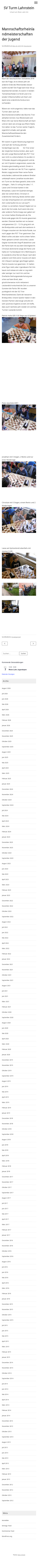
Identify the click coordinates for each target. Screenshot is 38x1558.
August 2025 (6, 752)
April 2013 (5, 1463)
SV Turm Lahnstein (19, 8)
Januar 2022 (6, 959)
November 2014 (7, 1368)
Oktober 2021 (6, 975)
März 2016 (5, 1288)
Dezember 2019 (7, 1060)
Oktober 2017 (6, 1187)
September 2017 (7, 1193)
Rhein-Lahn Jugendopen (18, 669)
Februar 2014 (6, 1410)
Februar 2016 (6, 1293)
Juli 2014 (5, 1384)
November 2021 (7, 970)
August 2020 (6, 1023)
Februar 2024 (6, 832)
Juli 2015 (5, 1325)
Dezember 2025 (7, 731)
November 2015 (7, 1309)
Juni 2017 (5, 1209)
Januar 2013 (6, 1479)
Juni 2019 (5, 1086)
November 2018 (7, 1124)
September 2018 (7, 1134)
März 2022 (5, 948)
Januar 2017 (6, 1235)
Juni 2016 (5, 1272)
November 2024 (7, 794)
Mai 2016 (5, 1278)
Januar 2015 (6, 1357)
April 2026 (5, 710)
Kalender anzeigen (8, 674)
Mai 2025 (5, 763)
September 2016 (7, 1256)
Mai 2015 (5, 1336)
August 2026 (6, 688)
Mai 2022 (5, 938)
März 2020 (5, 1044)
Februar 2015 (6, 1352)
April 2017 (5, 1219)
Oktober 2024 (6, 800)
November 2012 (7, 1490)
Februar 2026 (6, 720)
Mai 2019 (5, 1092)
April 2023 (5, 879)
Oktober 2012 (6, 1495)
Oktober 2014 (6, 1373)
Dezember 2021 (7, 964)
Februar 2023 (6, 890)
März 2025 (5, 773)
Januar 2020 (6, 1055)
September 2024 (7, 805)
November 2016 (7, 1246)
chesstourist (27, 46)
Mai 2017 (5, 1214)
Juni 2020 (5, 1028)
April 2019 (5, 1097)
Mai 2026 (5, 704)
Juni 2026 (5, 699)
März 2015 (5, 1347)
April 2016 (5, 1283)
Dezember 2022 (7, 901)
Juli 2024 (5, 810)
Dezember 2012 (7, 1485)
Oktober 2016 (6, 1251)
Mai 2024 (5, 816)
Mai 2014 (5, 1394)
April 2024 (5, 821)
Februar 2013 (6, 1474)
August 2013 (6, 1442)
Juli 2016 (5, 1267)
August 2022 (6, 922)
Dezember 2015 (7, 1304)
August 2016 (6, 1262)
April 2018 (5, 1155)
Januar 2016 (6, 1299)
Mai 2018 (5, 1150)
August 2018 (6, 1140)
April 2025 (5, 768)
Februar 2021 (6, 1007)
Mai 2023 (5, 874)
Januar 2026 (6, 725)
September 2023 (7, 858)
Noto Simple (21, 1555)
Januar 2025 (6, 784)
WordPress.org (7, 1536)
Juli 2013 (5, 1447)
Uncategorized (16, 637)
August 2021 (6, 986)
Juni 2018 (5, 1145)
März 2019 (5, 1102)
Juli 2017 (5, 1203)
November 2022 (7, 906)
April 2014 (5, 1400)
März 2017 (5, 1224)
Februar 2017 (6, 1230)
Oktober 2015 (6, 1315)
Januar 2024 (6, 837)
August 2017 (6, 1198)
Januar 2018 (6, 1171)
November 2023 (7, 848)
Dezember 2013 (7, 1421)
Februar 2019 (6, 1108)
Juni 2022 (5, 932)
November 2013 (7, 1426)
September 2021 (7, 980)
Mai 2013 (5, 1458)
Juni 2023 (5, 869)
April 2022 (5, 943)
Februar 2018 (6, 1166)
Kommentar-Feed (8, 1531)
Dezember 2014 (7, 1362)
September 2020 (7, 1017)
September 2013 (7, 1437)
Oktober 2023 (6, 853)
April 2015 (5, 1341)
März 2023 (5, 885)
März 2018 (5, 1161)
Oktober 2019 (6, 1070)
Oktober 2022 (6, 911)
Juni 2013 (5, 1453)
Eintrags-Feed (6, 1526)
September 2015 (7, 1320)
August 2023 (6, 863)
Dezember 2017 (7, 1177)
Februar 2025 (6, 779)
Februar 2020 (6, 1049)
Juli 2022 (5, 927)
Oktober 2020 (6, 1012)
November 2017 (7, 1182)
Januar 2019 (6, 1113)
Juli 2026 (5, 694)
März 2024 (5, 826)
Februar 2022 (6, 954)
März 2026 (5, 715)
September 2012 (7, 1500)
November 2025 (7, 736)
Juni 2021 (5, 996)
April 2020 (5, 1039)
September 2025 (7, 747)
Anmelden (5, 1520)
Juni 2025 (5, 757)
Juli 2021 (5, 991)
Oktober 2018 (6, 1129)
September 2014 (7, 1378)
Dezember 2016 (7, 1240)
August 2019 (6, 1081)
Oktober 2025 (6, 741)
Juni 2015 (5, 1331)
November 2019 (7, 1065)
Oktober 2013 (6, 1431)
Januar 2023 (6, 895)
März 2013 (5, 1469)
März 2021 (5, 1001)
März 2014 (5, 1405)
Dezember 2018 (7, 1118)
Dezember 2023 (7, 842)
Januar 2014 (6, 1416)
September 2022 (7, 917)
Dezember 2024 (7, 789)
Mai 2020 (5, 1033)
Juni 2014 (5, 1389)
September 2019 (7, 1076)
